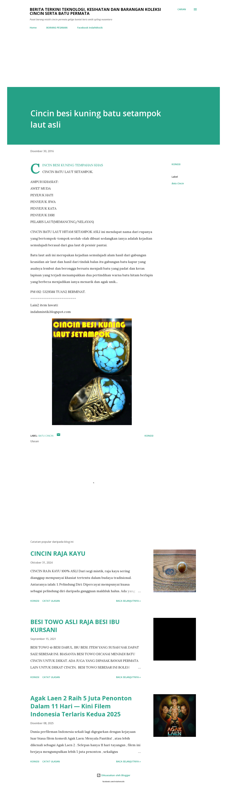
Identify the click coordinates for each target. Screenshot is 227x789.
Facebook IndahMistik (90, 27)
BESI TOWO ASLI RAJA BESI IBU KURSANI (75, 626)
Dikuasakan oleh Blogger (115, 775)
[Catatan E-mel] (58, 435)
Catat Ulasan (51, 600)
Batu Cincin (178, 183)
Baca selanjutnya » (128, 600)
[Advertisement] (113, 62)
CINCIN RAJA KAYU (57, 553)
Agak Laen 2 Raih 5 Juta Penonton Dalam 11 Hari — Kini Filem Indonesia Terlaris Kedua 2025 (81, 706)
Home (33, 27)
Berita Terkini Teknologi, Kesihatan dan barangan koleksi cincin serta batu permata (95, 11)
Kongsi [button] (176, 164)
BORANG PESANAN (56, 27)
